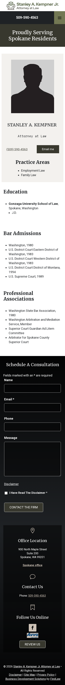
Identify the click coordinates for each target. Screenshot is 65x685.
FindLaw (55, 679)
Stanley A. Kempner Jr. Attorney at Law (36, 666)
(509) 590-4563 (17, 149)
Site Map (29, 674)
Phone (8, 418)
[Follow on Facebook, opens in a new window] (32, 628)
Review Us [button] (32, 644)
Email (9, 399)
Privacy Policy (46, 674)
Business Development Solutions (25, 679)
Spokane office (32, 565)
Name (8, 380)
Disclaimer (11, 484)
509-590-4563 (27, 17)
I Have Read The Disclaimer (28, 492)
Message (10, 438)
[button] (59, 17)
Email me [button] (48, 149)
